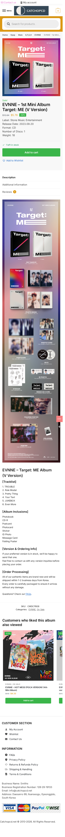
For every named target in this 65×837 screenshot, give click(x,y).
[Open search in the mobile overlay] (31, 24)
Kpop (13, 35)
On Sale (40, 609)
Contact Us (15, 739)
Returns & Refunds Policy (23, 764)
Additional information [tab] (14, 184)
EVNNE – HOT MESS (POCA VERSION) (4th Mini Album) (26, 688)
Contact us (9, 2)
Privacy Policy (17, 759)
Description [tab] (8, 177)
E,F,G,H (28, 35)
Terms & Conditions (20, 774)
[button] (57, 11)
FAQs (28, 594)
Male (20, 35)
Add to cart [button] (28, 700)
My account (29, 2)
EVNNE (38, 35)
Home (5, 35)
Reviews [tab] (8, 191)
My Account (16, 729)
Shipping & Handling (20, 769)
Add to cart (31, 152)
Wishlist (13, 734)
